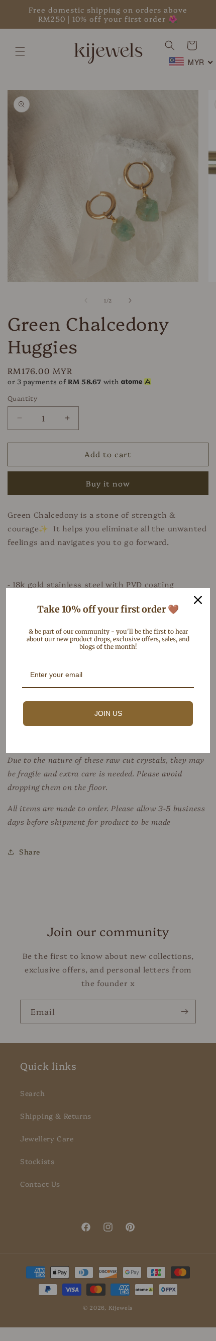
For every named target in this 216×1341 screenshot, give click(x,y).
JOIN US (108, 713)
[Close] (198, 600)
